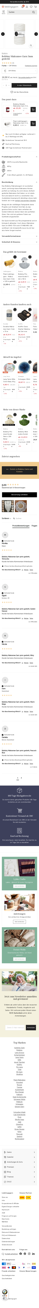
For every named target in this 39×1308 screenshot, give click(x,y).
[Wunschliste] (31, 7)
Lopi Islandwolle (19, 1115)
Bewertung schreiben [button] (19, 494)
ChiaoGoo (19, 1124)
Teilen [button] (31, 570)
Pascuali (19, 1134)
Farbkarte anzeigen (31, 66)
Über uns (5, 1197)
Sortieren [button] (6, 518)
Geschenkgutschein (8, 1275)
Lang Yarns (19, 1057)
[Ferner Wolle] (19, 938)
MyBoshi (19, 1102)
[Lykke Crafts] (19, 867)
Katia (19, 1132)
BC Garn (19, 1072)
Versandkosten (7, 1226)
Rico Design (19, 1092)
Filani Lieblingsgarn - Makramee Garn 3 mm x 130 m (21, 122)
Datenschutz (6, 1238)
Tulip (19, 1069)
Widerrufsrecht (7, 1245)
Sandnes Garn (19, 1048)
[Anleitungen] (19, 902)
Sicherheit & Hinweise (11, 242)
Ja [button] (22, 570)
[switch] (5, 1298)
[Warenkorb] (35, 7)
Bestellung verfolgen (9, 1229)
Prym (19, 1117)
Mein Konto (5, 1219)
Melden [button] (26, 570)
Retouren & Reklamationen (11, 1232)
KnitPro (19, 1065)
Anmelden (31, 1027)
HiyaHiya (19, 1074)
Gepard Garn (19, 1107)
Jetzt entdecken (19, 886)
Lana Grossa (19, 1053)
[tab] (20, 526)
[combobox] (22, 12)
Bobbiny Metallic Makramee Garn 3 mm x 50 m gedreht (21, 105)
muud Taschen (19, 1062)
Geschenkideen (7, 1279)
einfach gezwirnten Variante (25, 201)
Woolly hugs (19, 1119)
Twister (19, 1087)
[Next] (36, 34)
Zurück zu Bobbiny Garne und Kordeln (21, 470)
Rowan (19, 1085)
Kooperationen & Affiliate (10, 1203)
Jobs (3, 1200)
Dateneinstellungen (8, 1242)
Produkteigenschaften (11, 157)
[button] (19, 63)
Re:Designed (19, 1139)
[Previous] (3, 34)
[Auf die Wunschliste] (15, 257)
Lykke (20, 1127)
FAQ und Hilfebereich (9, 1235)
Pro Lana (19, 1067)
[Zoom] (31, 45)
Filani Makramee (19, 1080)
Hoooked (19, 1082)
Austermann (19, 1090)
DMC (19, 1060)
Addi (19, 1122)
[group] (19, 485)
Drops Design (19, 1129)
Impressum (5, 1210)
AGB (3, 1213)
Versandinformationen (11, 236)
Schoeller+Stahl (19, 1112)
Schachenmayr (19, 1055)
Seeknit (19, 1136)
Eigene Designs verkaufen (10, 1207)
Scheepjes (19, 1104)
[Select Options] (33, 109)
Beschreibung (7, 182)
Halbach (19, 1095)
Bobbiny (5, 53)
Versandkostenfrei (25, 78)
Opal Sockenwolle (19, 1097)
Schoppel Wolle (19, 1099)
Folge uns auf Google (9, 1216)
